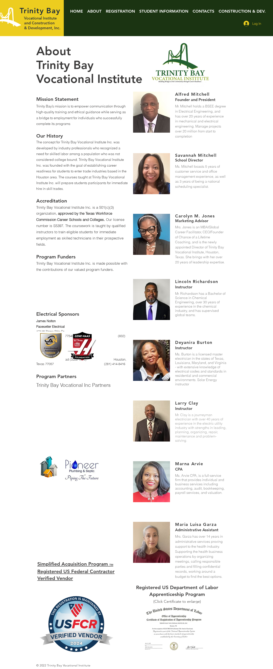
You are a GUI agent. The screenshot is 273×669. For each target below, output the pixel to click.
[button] (94, 11)
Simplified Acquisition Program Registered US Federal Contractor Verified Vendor (76, 571)
